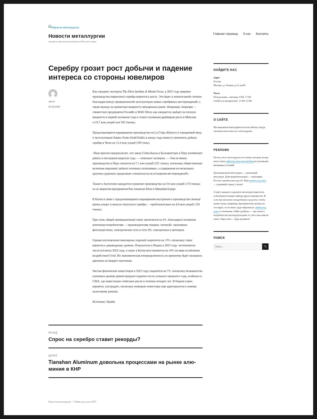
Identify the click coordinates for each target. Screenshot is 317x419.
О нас (247, 33)
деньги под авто (258, 180)
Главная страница (225, 33)
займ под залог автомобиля (240, 161)
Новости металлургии (76, 35)
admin (51, 101)
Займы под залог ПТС (85, 401)
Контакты (262, 33)
